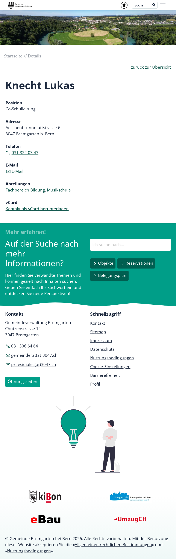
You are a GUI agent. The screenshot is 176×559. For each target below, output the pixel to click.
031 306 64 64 (24, 346)
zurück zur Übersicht (151, 67)
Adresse (13, 121)
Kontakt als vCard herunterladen (37, 209)
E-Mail (12, 165)
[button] (162, 5)
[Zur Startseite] (20, 5)
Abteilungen (18, 184)
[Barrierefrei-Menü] (124, 5)
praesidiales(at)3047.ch (33, 364)
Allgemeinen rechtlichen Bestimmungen (113, 544)
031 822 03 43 (25, 152)
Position (14, 103)
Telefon (13, 146)
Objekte (105, 263)
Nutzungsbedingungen (29, 551)
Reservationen (139, 263)
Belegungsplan (112, 275)
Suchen (154, 5)
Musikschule (59, 190)
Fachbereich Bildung (25, 190)
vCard (11, 202)
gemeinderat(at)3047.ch (34, 355)
